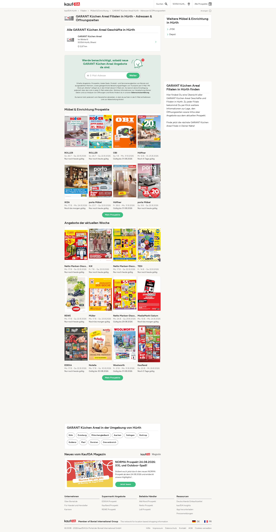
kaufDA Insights (184, 505)
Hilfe (148, 528)
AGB (190, 528)
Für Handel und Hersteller (76, 505)
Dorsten (94, 442)
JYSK (172, 29)
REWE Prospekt (109, 509)
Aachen (117, 435)
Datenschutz (171, 528)
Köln (71, 435)
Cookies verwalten (203, 528)
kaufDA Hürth (70, 11)
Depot (172, 34)
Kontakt (182, 528)
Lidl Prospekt (145, 509)
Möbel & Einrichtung (99, 11)
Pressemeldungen (185, 513)
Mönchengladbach (100, 435)
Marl (83, 442)
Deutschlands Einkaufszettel (189, 501)
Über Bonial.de (70, 501)
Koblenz (72, 442)
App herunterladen (185, 509)
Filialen (83, 11)
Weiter (133, 75)
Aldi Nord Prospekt (147, 501)
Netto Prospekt (146, 505)
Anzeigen (204, 11)
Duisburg (82, 435)
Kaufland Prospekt (110, 505)
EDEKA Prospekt (109, 501)
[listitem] (76, 136)
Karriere (68, 509)
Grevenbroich (109, 442)
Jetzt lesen (125, 484)
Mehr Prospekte (112, 215)
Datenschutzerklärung (140, 93)
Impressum (158, 528)
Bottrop (143, 435)
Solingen (130, 435)
